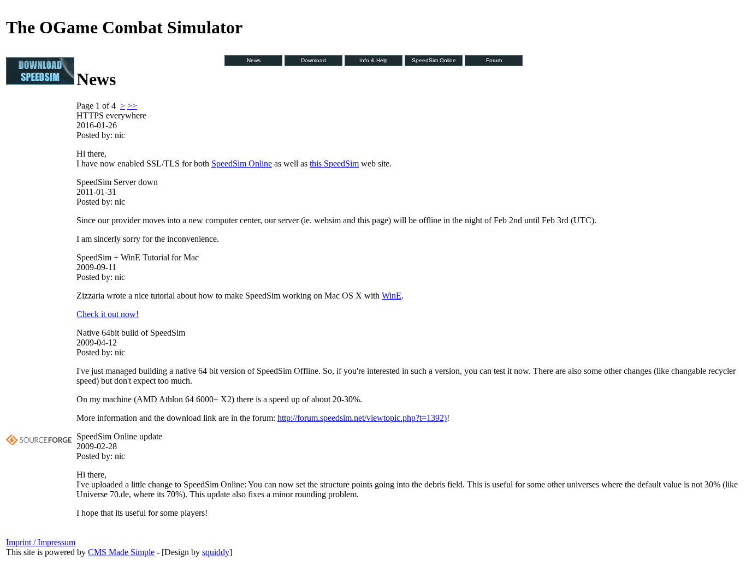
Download (313, 60)
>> (132, 105)
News (253, 60)
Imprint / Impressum (40, 542)
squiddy (215, 552)
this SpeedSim (334, 163)
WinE (391, 295)
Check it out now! (107, 314)
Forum (494, 60)
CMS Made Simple (121, 552)
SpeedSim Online (434, 60)
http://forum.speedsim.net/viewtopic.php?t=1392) (362, 417)
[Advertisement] (39, 258)
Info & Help (373, 60)
